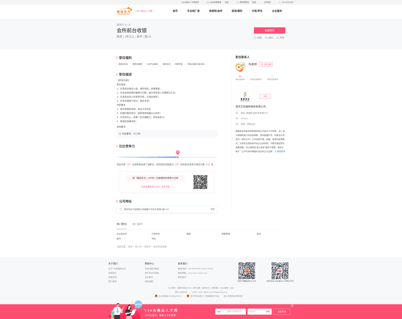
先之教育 (224, 288)
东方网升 (172, 288)
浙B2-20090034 (181, 292)
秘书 (119, 238)
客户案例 (112, 281)
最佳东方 (206, 288)
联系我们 (182, 277)
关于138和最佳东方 (117, 268)
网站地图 (149, 281)
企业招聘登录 (215, 2)
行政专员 (156, 234)
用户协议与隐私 (152, 273)
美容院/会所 (215, 11)
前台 (259, 234)
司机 (154, 238)
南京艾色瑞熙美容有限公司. (251, 106)
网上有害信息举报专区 (233, 296)
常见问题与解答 (152, 268)
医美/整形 (237, 11)
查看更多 (281, 151)
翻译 (189, 234)
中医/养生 (257, 11)
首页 (175, 11)
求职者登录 (244, 2)
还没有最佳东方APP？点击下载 (155, 186)
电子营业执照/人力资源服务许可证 (204, 296)
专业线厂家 (193, 11)
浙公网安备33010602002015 (170, 296)
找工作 (138, 246)
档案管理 (226, 234)
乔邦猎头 (215, 288)
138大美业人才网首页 (190, 2)
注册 (226, 2)
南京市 (147, 246)
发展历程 (112, 277)
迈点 (232, 288)
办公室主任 (122, 234)
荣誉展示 (112, 273)
